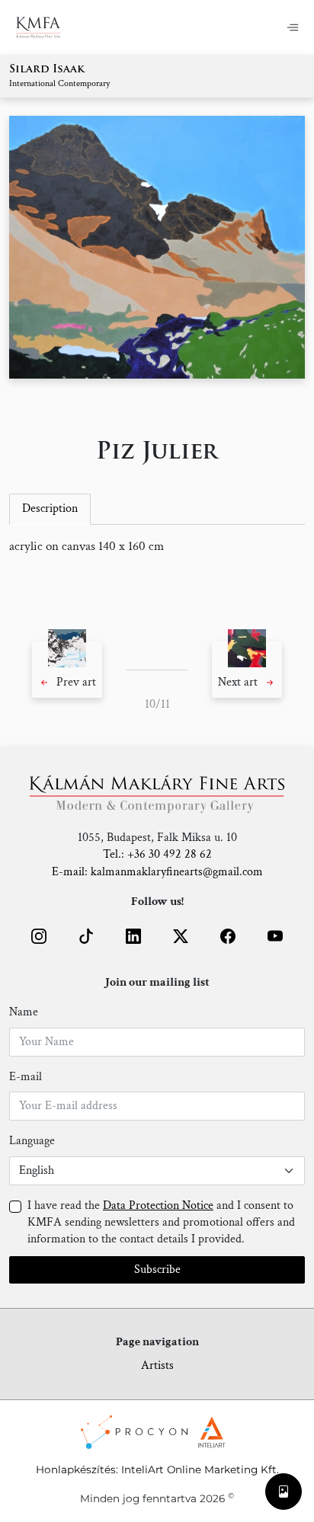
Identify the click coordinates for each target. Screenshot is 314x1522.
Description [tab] (50, 508)
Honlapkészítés (76, 1469)
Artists (157, 1365)
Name (23, 1012)
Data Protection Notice (158, 1205)
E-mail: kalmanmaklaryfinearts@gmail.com (157, 872)
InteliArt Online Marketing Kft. (200, 1469)
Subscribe (157, 1269)
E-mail (25, 1077)
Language (32, 1141)
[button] (67, 669)
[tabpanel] (157, 547)
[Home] (47, 27)
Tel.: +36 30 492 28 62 (157, 854)
